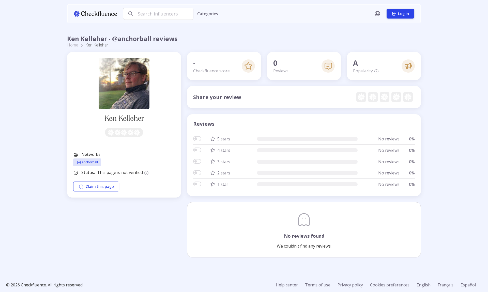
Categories (207, 14)
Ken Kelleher (124, 118)
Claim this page (100, 186)
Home (72, 45)
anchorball (89, 162)
